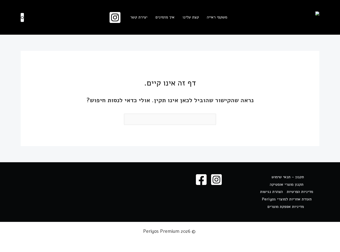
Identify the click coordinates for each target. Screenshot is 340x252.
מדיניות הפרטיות (300, 191)
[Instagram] (115, 17)
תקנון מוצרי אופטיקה (286, 184)
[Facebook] (201, 179)
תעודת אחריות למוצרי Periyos (287, 199)
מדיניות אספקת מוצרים (285, 206)
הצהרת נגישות (271, 191)
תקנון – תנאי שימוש (288, 177)
